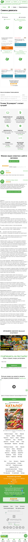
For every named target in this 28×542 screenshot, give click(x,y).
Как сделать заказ (20, 508)
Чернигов (15, 443)
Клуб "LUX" (8, 465)
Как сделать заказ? (10, 471)
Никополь (6, 441)
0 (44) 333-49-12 (9, 489)
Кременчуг (8, 454)
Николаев (20, 439)
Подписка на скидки (17, 465)
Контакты (16, 461)
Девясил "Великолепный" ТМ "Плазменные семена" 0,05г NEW (20, 71)
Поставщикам (6, 473)
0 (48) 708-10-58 (9, 490)
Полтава (12, 441)
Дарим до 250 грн (14, 467)
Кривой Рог (8, 439)
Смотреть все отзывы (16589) (14, 191)
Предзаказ (19, 471)
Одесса (8, 435)
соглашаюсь (6, 367)
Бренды (23, 473)
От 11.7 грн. (24, 100)
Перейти (7, 47)
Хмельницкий (8, 443)
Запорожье (19, 435)
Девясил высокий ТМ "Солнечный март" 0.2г (20, 40)
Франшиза (5, 506)
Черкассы (6, 437)
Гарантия (22, 461)
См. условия (20, 134)
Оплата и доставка (11, 463)
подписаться (14, 365)
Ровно (17, 441)
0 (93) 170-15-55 (17, 489)
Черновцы (13, 452)
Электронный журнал (9, 508)
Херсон (12, 437)
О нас (10, 461)
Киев (16, 434)
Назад (4, 7)
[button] (26, 390)
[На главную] (2, 1)
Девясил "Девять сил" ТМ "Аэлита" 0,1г (7, 71)
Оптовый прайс (15, 473)
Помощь (21, 469)
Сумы (22, 441)
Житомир (21, 443)
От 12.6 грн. (24, 98)
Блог (5, 461)
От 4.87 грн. (24, 96)
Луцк (14, 439)
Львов (17, 437)
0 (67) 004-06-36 (17, 490)
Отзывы (19, 463)
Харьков (22, 434)
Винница (22, 437)
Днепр (13, 435)
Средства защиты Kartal (11, 469)
